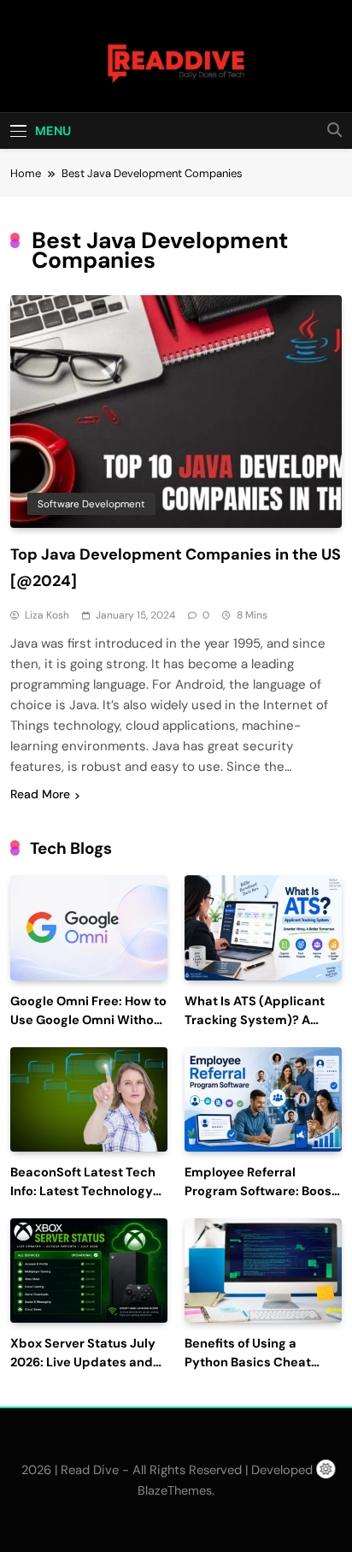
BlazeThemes (175, 1490)
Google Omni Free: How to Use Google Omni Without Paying (88, 1020)
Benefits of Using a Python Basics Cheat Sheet (248, 1362)
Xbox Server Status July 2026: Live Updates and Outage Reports (82, 1362)
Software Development (91, 504)
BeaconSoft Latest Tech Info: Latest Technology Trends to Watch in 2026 (83, 1191)
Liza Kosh (47, 615)
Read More (40, 794)
